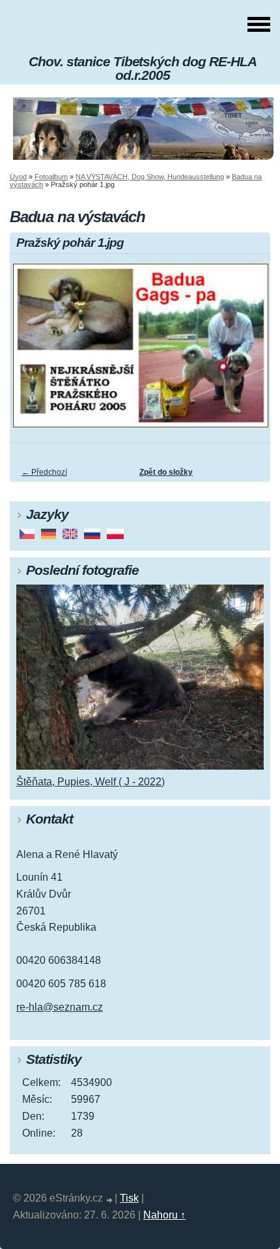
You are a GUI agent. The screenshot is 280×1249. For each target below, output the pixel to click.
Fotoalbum (51, 177)
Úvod (18, 177)
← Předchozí (44, 472)
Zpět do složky (166, 472)
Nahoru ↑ (164, 1214)
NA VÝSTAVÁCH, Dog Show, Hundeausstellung (150, 177)
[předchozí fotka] (31, 351)
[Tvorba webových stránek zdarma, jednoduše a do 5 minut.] (110, 1200)
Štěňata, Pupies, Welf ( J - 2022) (90, 781)
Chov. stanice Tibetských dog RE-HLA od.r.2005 (143, 68)
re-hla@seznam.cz (59, 1007)
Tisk (129, 1198)
